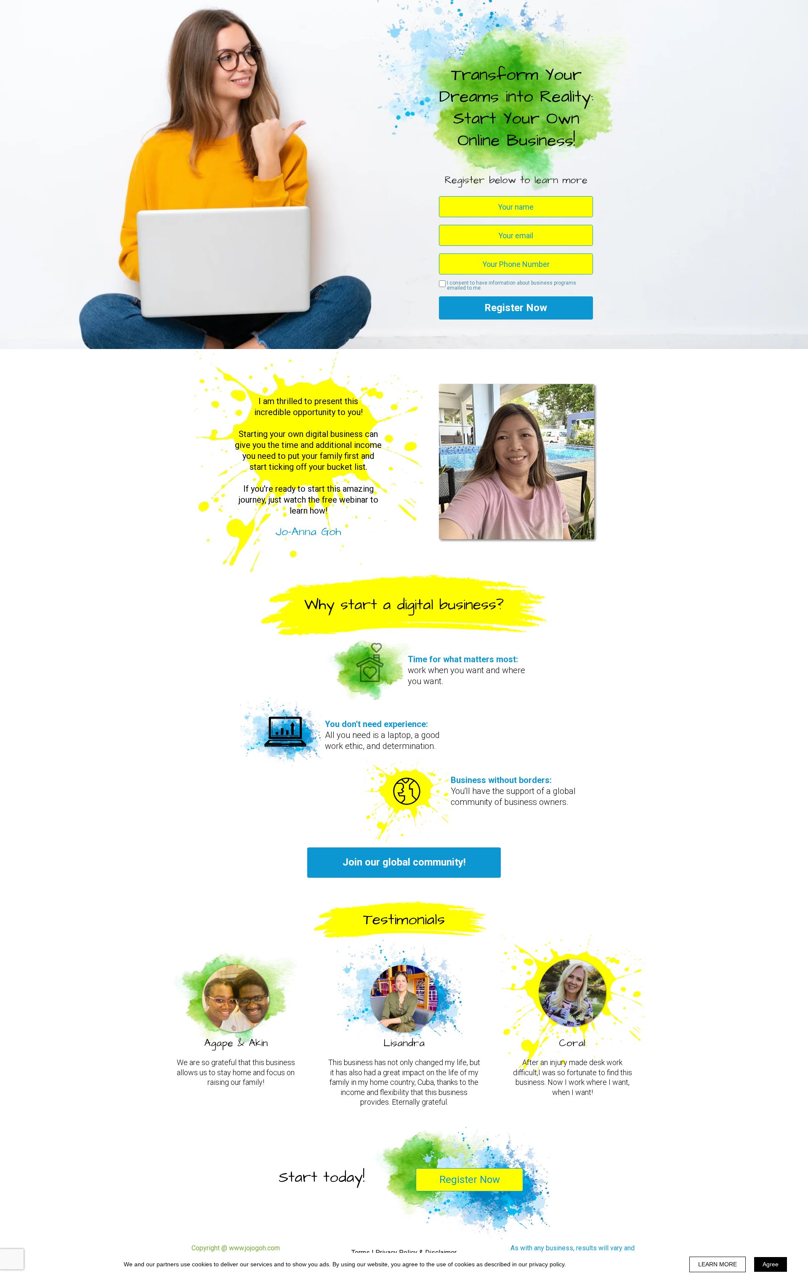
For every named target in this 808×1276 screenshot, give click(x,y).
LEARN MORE (717, 1264)
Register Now (515, 308)
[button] (404, 862)
